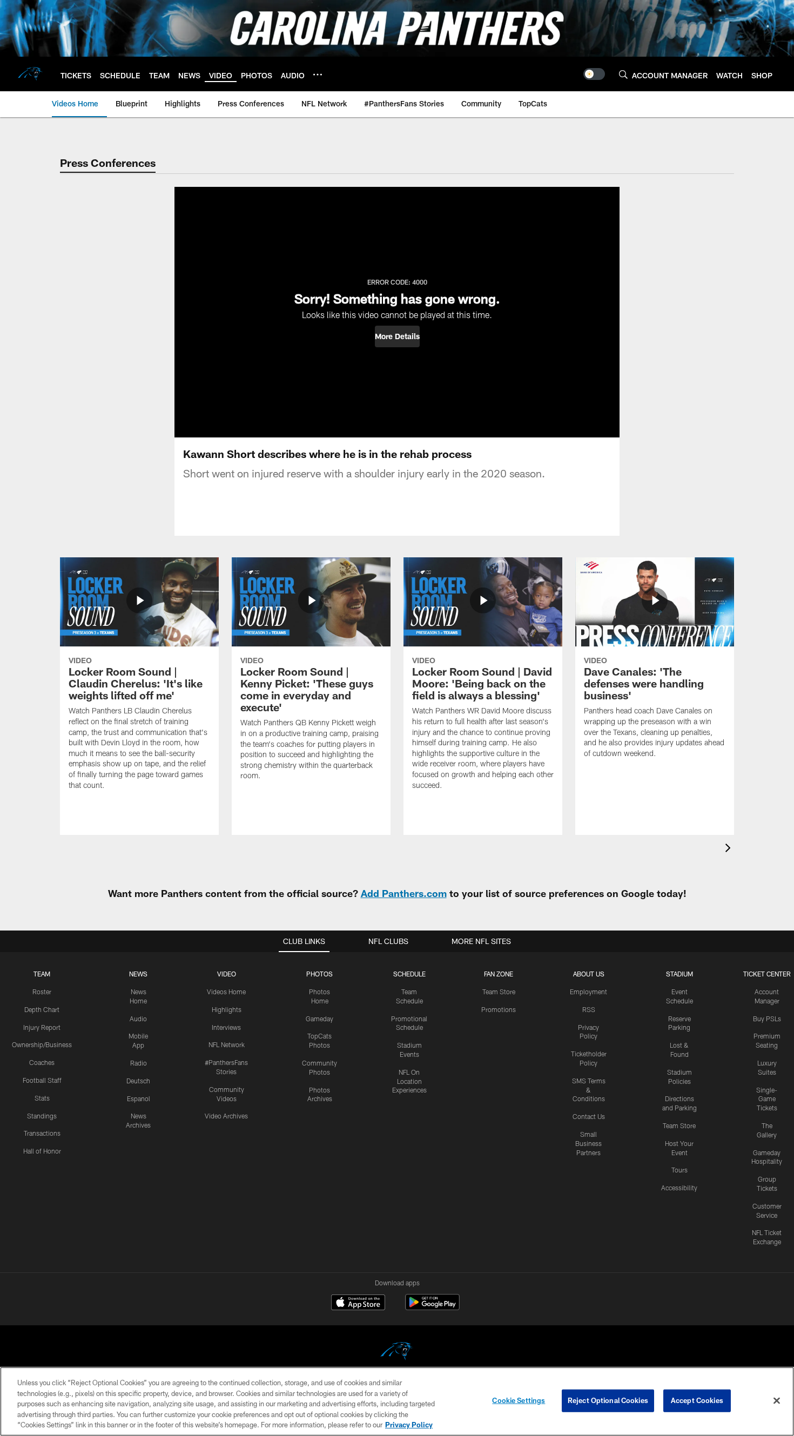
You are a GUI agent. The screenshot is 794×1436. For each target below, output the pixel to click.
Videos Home (226, 991)
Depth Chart (41, 1009)
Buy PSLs (767, 1018)
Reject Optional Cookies (608, 1400)
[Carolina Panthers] (397, 1352)
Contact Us (589, 1116)
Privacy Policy (409, 1424)
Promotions (498, 1009)
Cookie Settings (518, 1400)
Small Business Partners (588, 1143)
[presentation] (729, 849)
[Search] (623, 74)
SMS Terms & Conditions (588, 1090)
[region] (397, 1401)
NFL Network (226, 1044)
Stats (42, 1098)
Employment (588, 991)
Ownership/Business (42, 1044)
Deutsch (138, 1080)
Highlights (226, 1009)
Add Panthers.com (404, 893)
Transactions (42, 1133)
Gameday (319, 1018)
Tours (679, 1170)
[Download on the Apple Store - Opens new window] (358, 1304)
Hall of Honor (42, 1151)
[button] (397, 336)
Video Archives (226, 1116)
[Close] (777, 1401)
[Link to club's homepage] (30, 74)
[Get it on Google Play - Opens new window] (432, 1308)
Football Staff (42, 1080)
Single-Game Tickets (766, 1099)
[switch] (594, 74)
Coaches (42, 1062)
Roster (41, 991)
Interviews (226, 1027)
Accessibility (679, 1187)
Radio (138, 1063)
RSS (588, 1009)
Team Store (498, 991)
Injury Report (41, 1027)
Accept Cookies (697, 1400)
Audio (138, 1018)
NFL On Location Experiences (409, 1081)
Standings (42, 1116)
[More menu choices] (317, 74)
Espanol (138, 1098)
